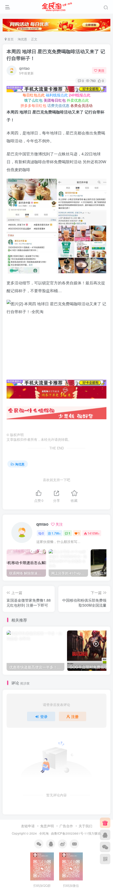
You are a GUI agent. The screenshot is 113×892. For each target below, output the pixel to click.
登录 (44, 716)
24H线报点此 (79, 94)
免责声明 (47, 825)
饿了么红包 (33, 100)
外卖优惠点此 (78, 100)
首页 (10, 39)
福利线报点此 (57, 94)
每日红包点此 (34, 94)
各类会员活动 (81, 105)
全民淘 (44, 833)
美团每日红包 (55, 100)
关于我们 (85, 825)
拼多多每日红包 (33, 105)
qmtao (24, 68)
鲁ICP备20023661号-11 (71, 833)
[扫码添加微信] (105, 847)
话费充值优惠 (58, 105)
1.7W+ (56, 533)
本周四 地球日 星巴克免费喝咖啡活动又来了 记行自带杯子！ (56, 54)
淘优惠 (22, 39)
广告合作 (66, 825)
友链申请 (28, 825)
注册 (75, 716)
